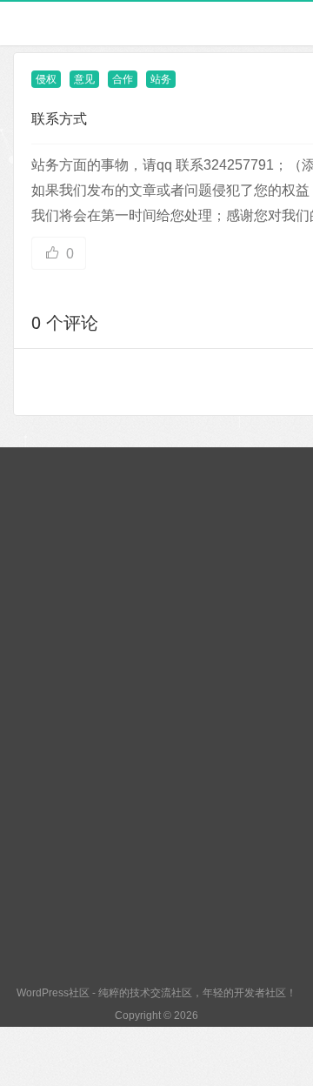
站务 (160, 79)
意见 (84, 79)
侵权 (46, 79)
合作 (122, 79)
